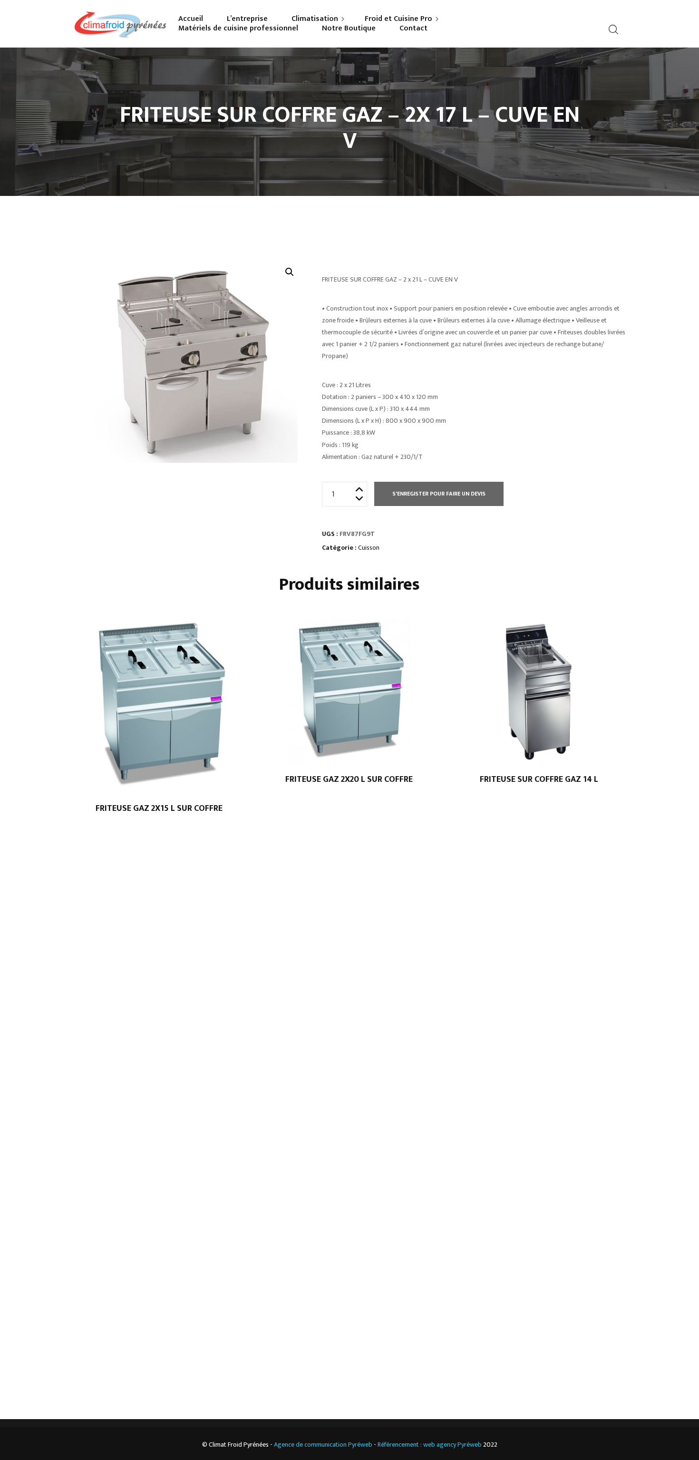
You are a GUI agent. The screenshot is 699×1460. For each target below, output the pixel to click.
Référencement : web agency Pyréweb (430, 1444)
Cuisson (368, 547)
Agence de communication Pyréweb (323, 1444)
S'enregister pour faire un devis (438, 493)
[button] (289, 272)
